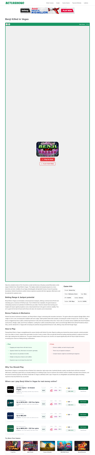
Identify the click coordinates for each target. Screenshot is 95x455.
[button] (47, 149)
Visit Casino (83, 388)
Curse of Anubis (47, 452)
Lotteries (86, 3)
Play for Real (48, 159)
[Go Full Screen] (9, 24)
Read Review (83, 391)
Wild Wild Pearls (65, 452)
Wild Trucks (30, 452)
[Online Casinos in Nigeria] (15, 3)
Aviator (58, 3)
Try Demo (13, 443)
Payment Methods (76, 3)
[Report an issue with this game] (7, 24)
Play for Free (48, 164)
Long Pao (13, 452)
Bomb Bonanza (82, 452)
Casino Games (66, 3)
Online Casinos (50, 3)
